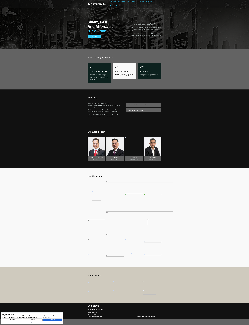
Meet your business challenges (136, 110)
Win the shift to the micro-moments (137, 105)
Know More (94, 36)
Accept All (52, 319)
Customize (12, 319)
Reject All (32, 319)
